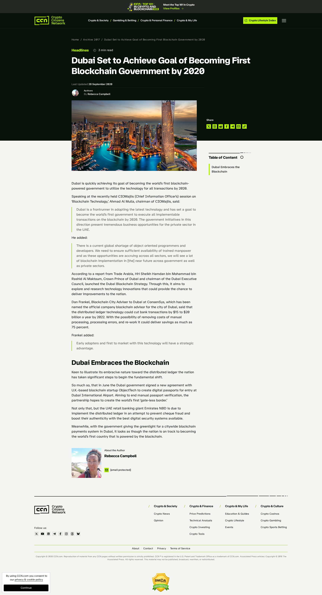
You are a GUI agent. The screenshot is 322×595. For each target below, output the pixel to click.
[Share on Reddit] (220, 126)
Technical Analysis (201, 520)
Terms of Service (180, 548)
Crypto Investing (200, 527)
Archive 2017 (91, 39)
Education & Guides (237, 513)
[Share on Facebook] (226, 126)
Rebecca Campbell (99, 94)
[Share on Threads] (214, 126)
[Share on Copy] (244, 126)
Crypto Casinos (270, 513)
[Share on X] (208, 126)
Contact (148, 548)
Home (75, 39)
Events (229, 527)
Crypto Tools (197, 534)
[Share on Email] (238, 126)
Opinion (158, 520)
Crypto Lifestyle (234, 520)
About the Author (114, 450)
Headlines (80, 50)
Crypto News (162, 513)
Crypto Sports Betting (274, 527)
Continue (26, 587)
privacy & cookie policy (29, 579)
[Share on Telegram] (232, 126)
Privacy (161, 548)
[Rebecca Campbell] (86, 463)
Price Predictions (200, 513)
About (135, 548)
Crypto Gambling (271, 520)
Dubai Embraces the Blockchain (226, 169)
